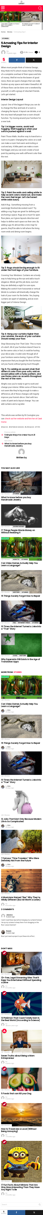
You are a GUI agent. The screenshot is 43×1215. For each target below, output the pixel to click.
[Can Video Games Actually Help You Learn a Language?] (10, 16)
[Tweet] (34, 1212)
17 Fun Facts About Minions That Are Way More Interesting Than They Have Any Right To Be (20, 1187)
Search (39, 1205)
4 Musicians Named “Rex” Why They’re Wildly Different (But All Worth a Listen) (21, 898)
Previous (1, 20)
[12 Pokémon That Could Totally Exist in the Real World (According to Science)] (21, 1003)
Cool (15, 656)
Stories (16, 494)
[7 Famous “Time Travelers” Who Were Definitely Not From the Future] (21, 841)
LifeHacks (30, 427)
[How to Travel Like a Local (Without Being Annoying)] (21, 1114)
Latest (21, 3)
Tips (38, 427)
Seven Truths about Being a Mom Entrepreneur (18, 1057)
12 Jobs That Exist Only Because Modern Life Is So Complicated (21, 820)
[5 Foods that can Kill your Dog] (21, 1079)
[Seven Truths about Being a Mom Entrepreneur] (21, 1041)
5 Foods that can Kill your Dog (16, 1093)
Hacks (5, 427)
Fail (14, 623)
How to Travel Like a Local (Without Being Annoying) (18, 1130)
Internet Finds (24, 623)
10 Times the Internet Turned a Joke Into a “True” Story (21, 627)
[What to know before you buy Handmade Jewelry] (21, 483)
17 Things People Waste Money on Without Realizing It (18, 531)
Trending (4, 953)
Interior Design (17, 427)
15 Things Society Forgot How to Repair (31, 24)
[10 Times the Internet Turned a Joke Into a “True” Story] (21, 612)
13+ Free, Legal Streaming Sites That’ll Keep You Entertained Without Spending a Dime (21, 980)
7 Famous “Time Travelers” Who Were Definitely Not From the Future (20, 859)
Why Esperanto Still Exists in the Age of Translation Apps (20, 660)
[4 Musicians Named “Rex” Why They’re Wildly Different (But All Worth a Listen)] (21, 880)
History (16, 592)
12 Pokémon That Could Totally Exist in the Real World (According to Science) (20, 1019)
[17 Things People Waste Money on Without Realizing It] (21, 516)
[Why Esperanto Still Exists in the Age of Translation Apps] (21, 645)
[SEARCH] (40, 8)
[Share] (16, 1212)
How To (16, 559)
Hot (4, 1031)
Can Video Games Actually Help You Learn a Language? (10, 25)
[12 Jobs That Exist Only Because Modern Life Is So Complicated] (21, 802)
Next (42, 20)
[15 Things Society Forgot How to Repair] (31, 16)
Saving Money (18, 526)
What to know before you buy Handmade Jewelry (16, 498)
